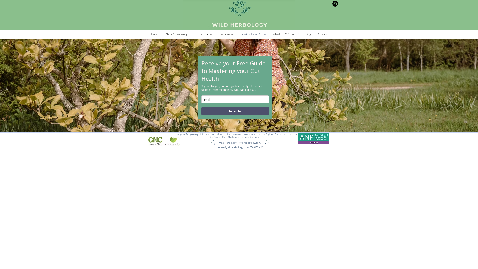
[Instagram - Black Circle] (335, 4)
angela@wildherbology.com (233, 147)
